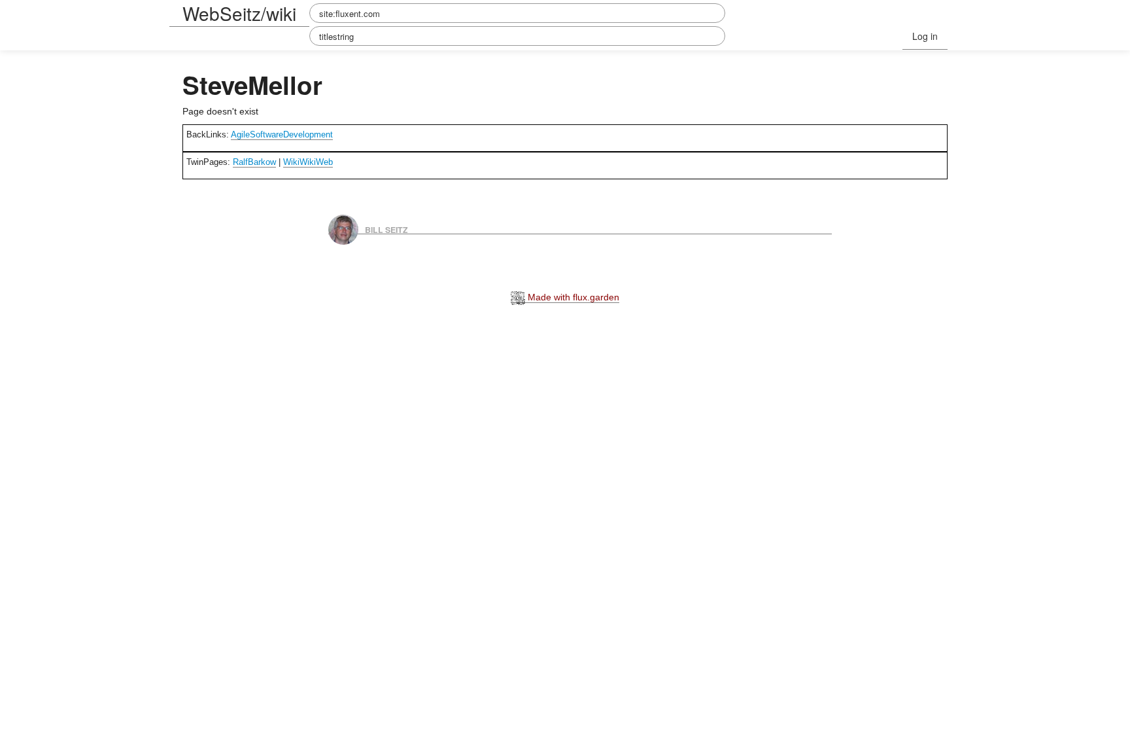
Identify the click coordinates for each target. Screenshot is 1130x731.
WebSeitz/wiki (239, 13)
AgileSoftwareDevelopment (282, 134)
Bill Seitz (386, 229)
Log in (925, 36)
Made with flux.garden (572, 297)
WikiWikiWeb (308, 162)
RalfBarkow (254, 162)
